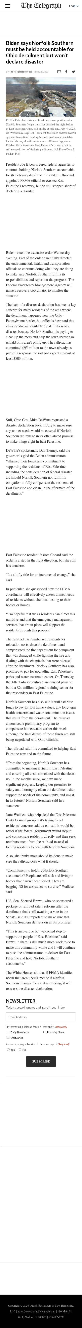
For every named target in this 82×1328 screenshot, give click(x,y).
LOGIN (74, 6)
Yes (12, 1049)
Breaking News (55, 1032)
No (24, 1049)
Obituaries (17, 1037)
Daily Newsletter (20, 1032)
